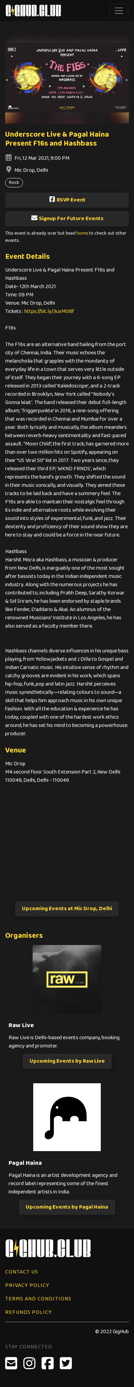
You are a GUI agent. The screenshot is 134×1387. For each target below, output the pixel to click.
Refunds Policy (28, 1312)
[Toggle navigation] (119, 11)
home (82, 233)
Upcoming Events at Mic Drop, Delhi (67, 909)
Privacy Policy (27, 1285)
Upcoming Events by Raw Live (67, 1061)
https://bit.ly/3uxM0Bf (49, 311)
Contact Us (21, 1272)
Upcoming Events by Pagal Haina (67, 1207)
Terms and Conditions (38, 1299)
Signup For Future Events (71, 219)
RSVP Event (71, 200)
